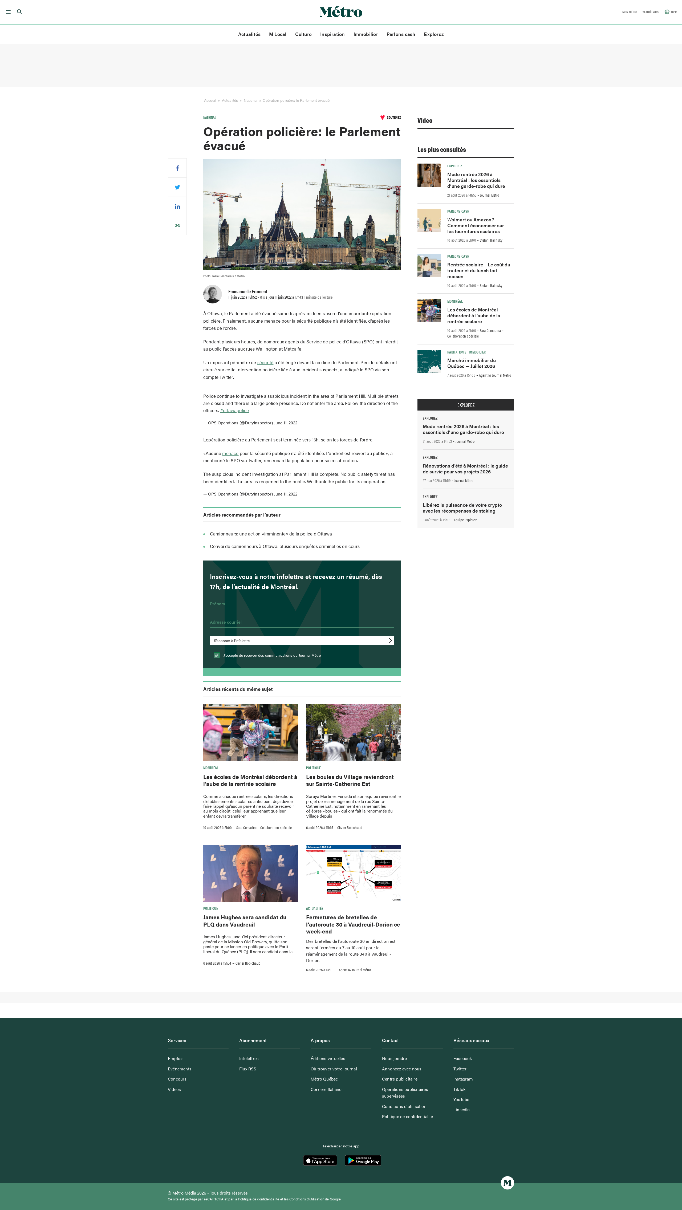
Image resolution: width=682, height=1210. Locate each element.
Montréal (211, 767)
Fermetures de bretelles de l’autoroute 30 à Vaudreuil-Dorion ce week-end (353, 924)
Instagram (463, 1079)
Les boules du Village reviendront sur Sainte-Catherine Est (350, 780)
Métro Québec (324, 1079)
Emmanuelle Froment (247, 291)
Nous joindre (394, 1058)
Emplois (176, 1058)
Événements (180, 1069)
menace (230, 453)
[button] (7, 12)
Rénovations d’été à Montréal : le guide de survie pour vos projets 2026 (465, 468)
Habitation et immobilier (466, 352)
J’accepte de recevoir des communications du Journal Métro (271, 655)
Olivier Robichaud (349, 827)
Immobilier (366, 34)
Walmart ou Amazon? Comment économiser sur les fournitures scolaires (475, 225)
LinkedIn (461, 1109)
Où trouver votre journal (334, 1069)
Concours (177, 1079)
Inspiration (332, 34)
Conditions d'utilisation (306, 1199)
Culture (303, 34)
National (250, 100)
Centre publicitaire (399, 1079)
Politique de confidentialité (407, 1116)
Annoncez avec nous (402, 1069)
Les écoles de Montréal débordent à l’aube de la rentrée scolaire (250, 780)
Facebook (462, 1058)
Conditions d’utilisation (404, 1106)
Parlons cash (401, 34)
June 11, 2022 (285, 423)
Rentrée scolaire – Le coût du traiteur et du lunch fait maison (478, 270)
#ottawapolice (234, 410)
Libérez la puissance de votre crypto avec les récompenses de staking (462, 507)
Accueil (210, 100)
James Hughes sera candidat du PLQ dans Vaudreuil (244, 920)
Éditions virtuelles (328, 1058)
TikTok (459, 1089)
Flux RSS (248, 1069)
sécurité (265, 362)
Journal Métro (489, 195)
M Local (278, 34)
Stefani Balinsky (491, 240)
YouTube (461, 1099)
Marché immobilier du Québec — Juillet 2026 (471, 363)
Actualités (249, 34)
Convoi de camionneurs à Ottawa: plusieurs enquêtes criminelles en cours (285, 546)
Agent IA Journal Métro (355, 969)
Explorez (434, 34)
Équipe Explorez (465, 519)
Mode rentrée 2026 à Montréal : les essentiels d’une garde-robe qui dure (476, 180)
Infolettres (249, 1058)
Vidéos (174, 1089)
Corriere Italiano (326, 1089)
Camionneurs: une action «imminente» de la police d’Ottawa (271, 533)
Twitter (459, 1069)
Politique (313, 767)
